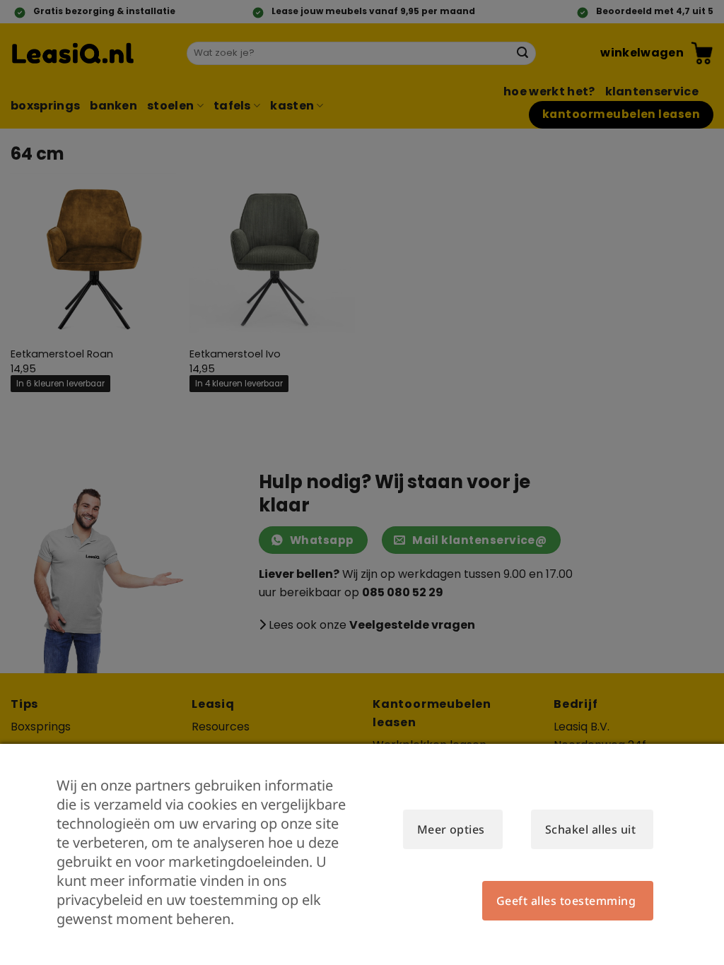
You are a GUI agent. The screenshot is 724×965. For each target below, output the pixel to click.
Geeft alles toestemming (566, 900)
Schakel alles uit (590, 829)
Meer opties (451, 829)
